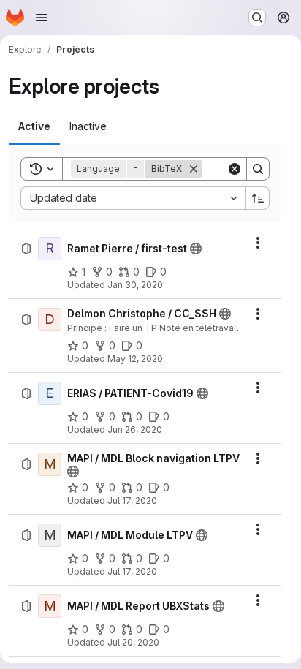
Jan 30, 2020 (135, 284)
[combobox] (132, 198)
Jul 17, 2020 (132, 500)
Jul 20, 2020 (133, 642)
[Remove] (193, 169)
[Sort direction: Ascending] (258, 198)
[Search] (258, 169)
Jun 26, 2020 (134, 429)
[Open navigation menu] (41, 17)
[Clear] (234, 169)
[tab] (34, 126)
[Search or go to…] (257, 17)
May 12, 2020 (135, 358)
